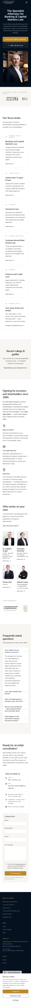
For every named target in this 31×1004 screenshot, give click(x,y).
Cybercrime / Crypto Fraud (14, 178)
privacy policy (20, 864)
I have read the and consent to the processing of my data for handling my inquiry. (16, 866)
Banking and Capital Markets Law (14, 142)
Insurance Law (12, 209)
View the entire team (10, 526)
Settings (16, 1000)
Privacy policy (6, 987)
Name (7, 820)
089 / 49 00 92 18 (16, 45)
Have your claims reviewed (15, 39)
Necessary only (15, 996)
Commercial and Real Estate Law (14, 241)
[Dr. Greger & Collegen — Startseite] (8, 2)
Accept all (15, 991)
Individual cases (7, 917)
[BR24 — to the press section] (23, 99)
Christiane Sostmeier (20, 550)
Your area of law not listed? (14, 309)
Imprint (4, 960)
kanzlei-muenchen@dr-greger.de (12, 946)
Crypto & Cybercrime (8, 905)
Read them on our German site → (15, 368)
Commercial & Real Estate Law (11, 911)
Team (4, 926)
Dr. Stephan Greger (7, 550)
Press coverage (7, 929)
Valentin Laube (22, 582)
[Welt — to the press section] (10, 99)
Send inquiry (16, 873)
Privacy (5, 963)
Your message (9, 845)
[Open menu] (26, 2)
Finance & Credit (7, 914)
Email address (9, 828)
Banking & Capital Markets (10, 901)
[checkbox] (5, 864)
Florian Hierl (7, 582)
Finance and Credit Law (13, 275)
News (4, 932)
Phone (7, 836)
